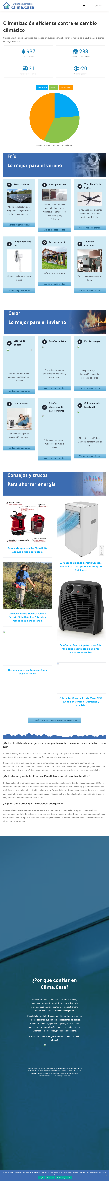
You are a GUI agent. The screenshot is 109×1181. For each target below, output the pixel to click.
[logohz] (18, 3)
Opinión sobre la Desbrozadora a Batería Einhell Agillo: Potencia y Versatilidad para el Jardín (27, 576)
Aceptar (41, 1178)
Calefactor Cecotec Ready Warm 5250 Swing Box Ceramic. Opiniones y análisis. (81, 670)
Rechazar (50, 1178)
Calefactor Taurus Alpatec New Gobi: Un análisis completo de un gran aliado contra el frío (81, 601)
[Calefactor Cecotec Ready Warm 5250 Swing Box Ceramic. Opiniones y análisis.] (81, 678)
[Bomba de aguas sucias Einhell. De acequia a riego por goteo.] (27, 522)
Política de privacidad (64, 1178)
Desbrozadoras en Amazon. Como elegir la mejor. (27, 643)
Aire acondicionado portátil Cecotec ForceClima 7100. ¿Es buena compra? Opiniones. (81, 522)
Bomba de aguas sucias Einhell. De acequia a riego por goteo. (27, 515)
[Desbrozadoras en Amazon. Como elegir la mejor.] (27, 648)
